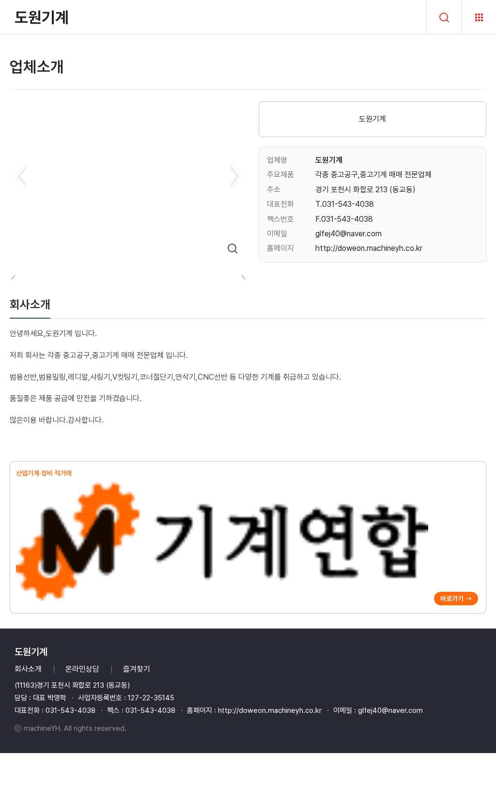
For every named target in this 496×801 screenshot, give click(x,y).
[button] (21, 176)
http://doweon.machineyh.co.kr (368, 248)
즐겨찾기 (136, 669)
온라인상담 (82, 669)
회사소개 (28, 669)
